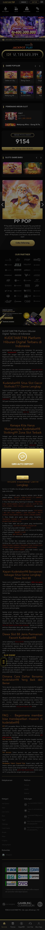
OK (22, 477)
